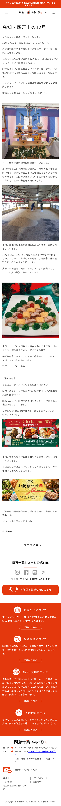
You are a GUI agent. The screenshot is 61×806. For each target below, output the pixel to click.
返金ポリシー (9, 778)
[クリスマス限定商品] (30, 444)
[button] (6, 12)
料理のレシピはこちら (13, 366)
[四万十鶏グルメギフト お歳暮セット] (30, 490)
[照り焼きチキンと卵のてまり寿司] (30, 312)
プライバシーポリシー (43, 778)
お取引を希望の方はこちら (35, 589)
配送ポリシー (39, 781)
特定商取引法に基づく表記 (15, 787)
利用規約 (7, 781)
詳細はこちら (30, 627)
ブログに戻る (32, 545)
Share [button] (9, 531)
